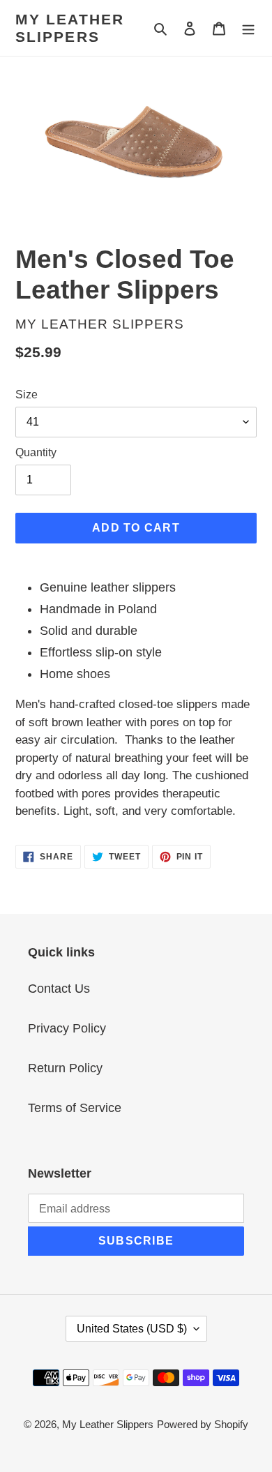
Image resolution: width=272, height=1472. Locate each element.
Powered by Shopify (202, 1424)
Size (26, 394)
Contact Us (59, 989)
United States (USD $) (132, 1329)
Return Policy (65, 1068)
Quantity (35, 452)
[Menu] (248, 28)
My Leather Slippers (69, 28)
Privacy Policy (67, 1028)
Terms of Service (74, 1108)
